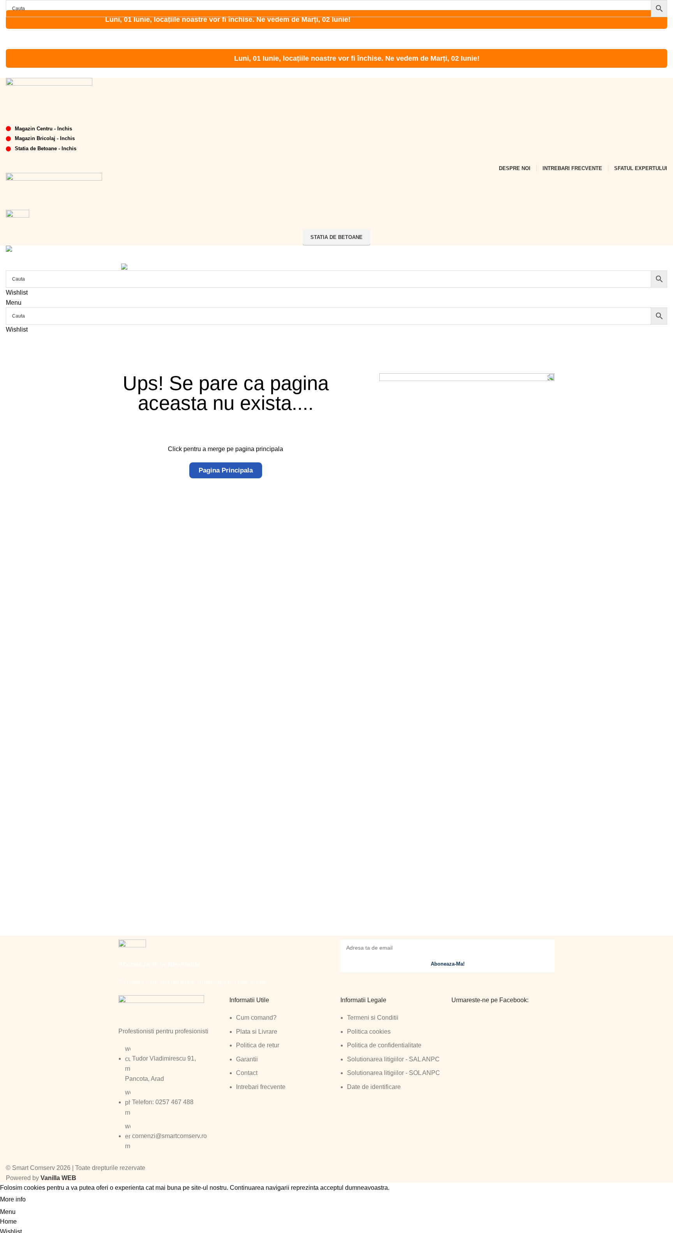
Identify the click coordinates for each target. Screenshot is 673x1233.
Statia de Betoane (336, 237)
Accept (42, 1200)
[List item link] (170, 1101)
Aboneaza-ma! (448, 964)
